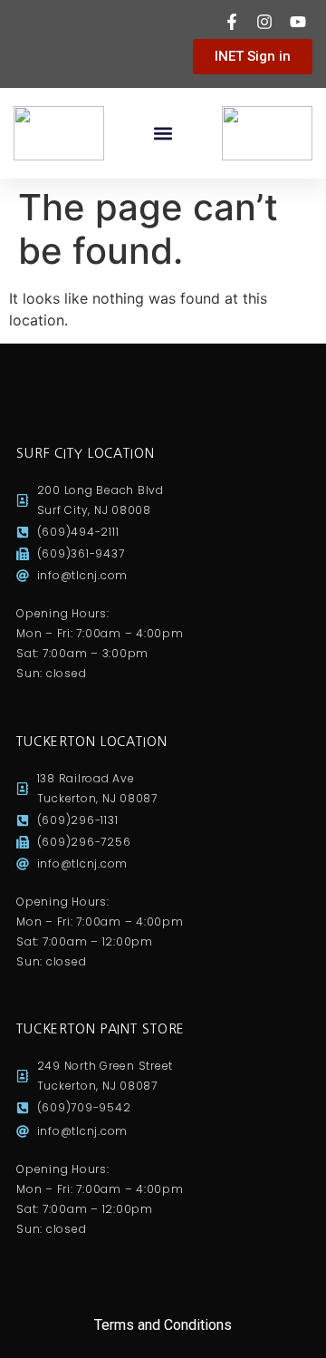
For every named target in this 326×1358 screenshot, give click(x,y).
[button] (163, 134)
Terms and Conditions (163, 1325)
